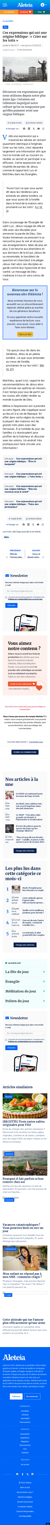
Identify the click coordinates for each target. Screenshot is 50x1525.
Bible (6, 537)
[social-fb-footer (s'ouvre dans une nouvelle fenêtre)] (22, 1474)
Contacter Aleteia (25, 1506)
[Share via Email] (38, 129)
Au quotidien (8, 21)
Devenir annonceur (25, 1502)
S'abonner (16, 1396)
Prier (40, 12)
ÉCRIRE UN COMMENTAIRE (25, 752)
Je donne (24, 12)
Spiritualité (25, 1418)
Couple (8, 1295)
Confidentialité (25, 1516)
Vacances (9, 1154)
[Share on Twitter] (34, 129)
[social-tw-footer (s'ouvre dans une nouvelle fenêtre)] (27, 1474)
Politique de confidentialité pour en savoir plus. (25, 599)
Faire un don (25, 334)
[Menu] (9, 4)
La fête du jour (17, 972)
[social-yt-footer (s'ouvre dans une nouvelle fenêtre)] (17, 1474)
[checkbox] (6, 597)
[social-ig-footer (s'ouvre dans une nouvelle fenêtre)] (32, 1474)
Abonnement (25, 1445)
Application (25, 1438)
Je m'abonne (9, 12)
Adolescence (10, 1249)
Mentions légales (25, 1497)
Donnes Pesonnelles (25, 1511)
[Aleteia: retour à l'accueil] (25, 5)
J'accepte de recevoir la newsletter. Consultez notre (26, 598)
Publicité (25, 1452)
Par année (25, 1464)
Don (25, 1449)
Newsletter (25, 1434)
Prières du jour (17, 1001)
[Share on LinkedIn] (29, 129)
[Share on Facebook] (24, 129)
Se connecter (32, 1396)
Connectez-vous (36, 742)
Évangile (12, 982)
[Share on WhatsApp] (43, 129)
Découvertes (25, 1422)
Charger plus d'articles (25, 850)
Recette (8, 1097)
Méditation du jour (20, 991)
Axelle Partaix (8, 49)
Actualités (25, 1411)
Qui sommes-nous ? (25, 1492)
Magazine (25, 1441)
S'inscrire (11, 605)
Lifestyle (25, 1415)
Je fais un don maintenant (21, 684)
